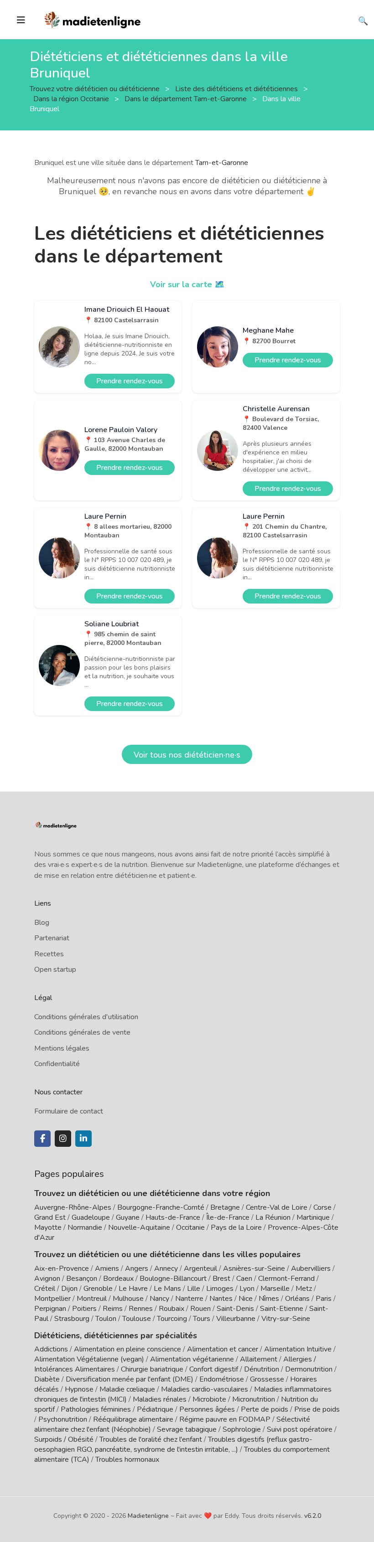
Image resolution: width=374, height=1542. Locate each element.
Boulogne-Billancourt (173, 1279)
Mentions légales (61, 1048)
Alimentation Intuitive (298, 1349)
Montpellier (52, 1299)
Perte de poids (264, 1409)
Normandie (85, 1227)
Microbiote (210, 1399)
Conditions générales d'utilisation (86, 1017)
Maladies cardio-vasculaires (204, 1389)
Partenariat (51, 938)
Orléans (297, 1299)
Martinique (313, 1217)
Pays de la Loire (236, 1227)
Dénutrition (261, 1369)
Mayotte (48, 1227)
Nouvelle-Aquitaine (139, 1227)
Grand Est (50, 1217)
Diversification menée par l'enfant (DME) (130, 1379)
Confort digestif (213, 1369)
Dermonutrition (309, 1369)
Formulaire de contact (68, 1111)
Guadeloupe (91, 1217)
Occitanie (190, 1227)
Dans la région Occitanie (72, 98)
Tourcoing (172, 1319)
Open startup (55, 969)
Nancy (159, 1299)
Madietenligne (148, 1515)
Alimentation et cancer (222, 1349)
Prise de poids (317, 1409)
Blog (41, 923)
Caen (244, 1279)
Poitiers (84, 1309)
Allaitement (258, 1359)
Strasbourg (71, 1319)
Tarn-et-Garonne (221, 163)
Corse (322, 1207)
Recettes (49, 954)
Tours (201, 1319)
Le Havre (133, 1289)
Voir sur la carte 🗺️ (187, 284)
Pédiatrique (155, 1409)
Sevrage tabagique (187, 1429)
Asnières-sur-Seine (254, 1269)
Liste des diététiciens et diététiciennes (237, 88)
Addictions (51, 1349)
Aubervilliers (311, 1269)
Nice (246, 1299)
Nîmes (269, 1299)
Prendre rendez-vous (129, 381)
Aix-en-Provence (61, 1269)
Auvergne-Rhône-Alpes (72, 1207)
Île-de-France (227, 1217)
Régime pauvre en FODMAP (224, 1419)
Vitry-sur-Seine (285, 1319)
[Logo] (93, 18)
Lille (193, 1289)
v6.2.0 (312, 1515)
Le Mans (167, 1289)
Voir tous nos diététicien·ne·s (187, 754)
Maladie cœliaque (127, 1389)
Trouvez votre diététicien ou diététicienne (95, 88)
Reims (113, 1309)
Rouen (200, 1309)
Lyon (247, 1289)
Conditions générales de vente (82, 1032)
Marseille (275, 1289)
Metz (304, 1289)
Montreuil (92, 1299)
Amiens (107, 1269)
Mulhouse (128, 1299)
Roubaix (171, 1309)
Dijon (69, 1289)
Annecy (166, 1269)
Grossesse (267, 1379)
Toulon (105, 1319)
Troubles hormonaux (127, 1459)
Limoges (220, 1289)
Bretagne (225, 1207)
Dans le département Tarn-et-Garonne (187, 98)
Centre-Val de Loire (276, 1207)
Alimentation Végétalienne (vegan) (89, 1359)
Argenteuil (200, 1269)
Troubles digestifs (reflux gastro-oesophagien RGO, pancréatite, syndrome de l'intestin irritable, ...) (173, 1444)
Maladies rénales (160, 1399)
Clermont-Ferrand (286, 1279)
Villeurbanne (235, 1319)
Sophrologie (242, 1429)
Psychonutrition (62, 1419)
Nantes (221, 1299)
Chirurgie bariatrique (152, 1369)
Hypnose (79, 1389)
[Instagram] (63, 1138)
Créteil (44, 1289)
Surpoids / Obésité (64, 1439)
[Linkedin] (83, 1138)
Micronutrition (253, 1399)
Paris (324, 1299)
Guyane (128, 1217)
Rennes (141, 1309)
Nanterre (189, 1299)
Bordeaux (118, 1279)
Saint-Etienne (281, 1309)
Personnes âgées (207, 1409)
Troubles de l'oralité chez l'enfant (150, 1439)
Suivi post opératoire (299, 1429)
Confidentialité (57, 1064)
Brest (221, 1279)
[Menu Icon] (21, 20)
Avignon (47, 1279)
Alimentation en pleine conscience (127, 1349)
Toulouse (136, 1319)
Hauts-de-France (172, 1217)
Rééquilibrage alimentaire (133, 1419)
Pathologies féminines (96, 1409)
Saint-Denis (235, 1309)
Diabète (47, 1379)
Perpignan (50, 1309)
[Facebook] (42, 1138)
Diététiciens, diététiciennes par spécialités (115, 1335)
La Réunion (273, 1217)
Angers (136, 1269)
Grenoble (98, 1289)
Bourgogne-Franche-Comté (160, 1207)
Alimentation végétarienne (192, 1359)
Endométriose (221, 1379)
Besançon (81, 1279)
